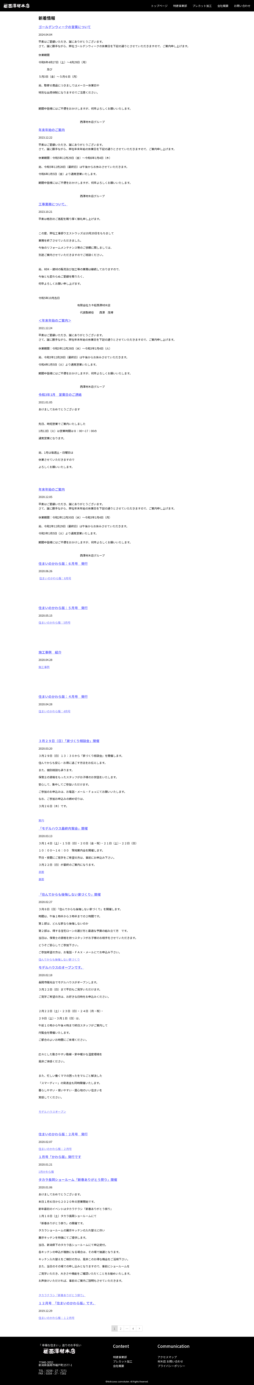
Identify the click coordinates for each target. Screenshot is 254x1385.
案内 (41, 820)
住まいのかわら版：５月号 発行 (63, 607)
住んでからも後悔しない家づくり (59, 959)
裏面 (41, 879)
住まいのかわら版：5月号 (54, 622)
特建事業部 (180, 6)
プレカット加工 (202, 6)
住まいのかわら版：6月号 (55, 578)
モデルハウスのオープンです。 (61, 967)
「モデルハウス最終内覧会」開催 (63, 828)
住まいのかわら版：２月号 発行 (63, 1134)
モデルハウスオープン (52, 1111)
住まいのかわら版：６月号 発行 (63, 563)
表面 (41, 872)
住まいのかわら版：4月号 (54, 711)
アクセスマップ (167, 1357)
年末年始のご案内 (52, 129)
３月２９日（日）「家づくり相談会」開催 (69, 740)
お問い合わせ (242, 6)
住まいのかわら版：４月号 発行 (63, 696)
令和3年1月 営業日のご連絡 (60, 394)
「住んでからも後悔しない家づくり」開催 (70, 894)
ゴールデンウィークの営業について (65, 26)
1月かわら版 (46, 1172)
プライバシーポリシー (171, 1366)
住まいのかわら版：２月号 (55, 1149)
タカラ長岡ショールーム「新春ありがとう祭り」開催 (78, 1179)
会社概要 (222, 6)
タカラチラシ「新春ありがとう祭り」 (62, 1295)
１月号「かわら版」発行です (60, 1156)
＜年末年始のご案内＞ (55, 320)
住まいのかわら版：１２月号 (56, 1318)
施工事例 (44, 667)
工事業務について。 (53, 204)
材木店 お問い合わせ (170, 1361)
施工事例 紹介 (50, 652)
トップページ (159, 6)
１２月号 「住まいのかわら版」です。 (67, 1303)
